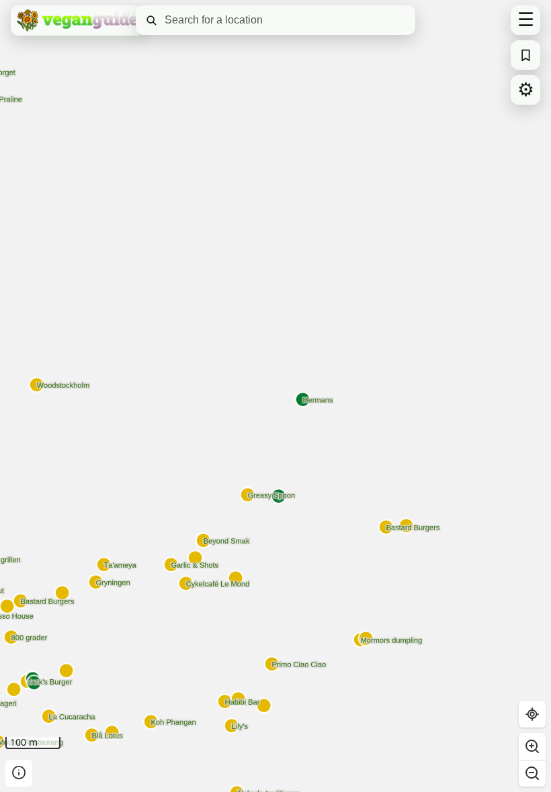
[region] (275, 396)
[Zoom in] (532, 746)
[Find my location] (532, 714)
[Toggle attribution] (18, 773)
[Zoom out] (532, 773)
